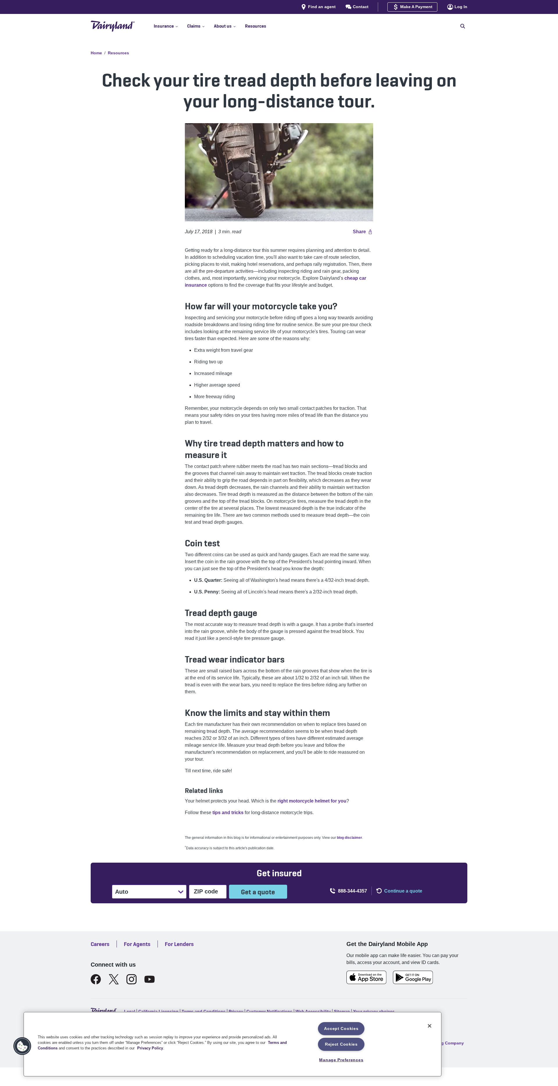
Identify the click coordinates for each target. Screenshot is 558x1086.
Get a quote (258, 891)
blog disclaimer (349, 838)
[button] (170, 26)
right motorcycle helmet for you (312, 800)
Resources (118, 53)
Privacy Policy (150, 1048)
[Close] (429, 1025)
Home (96, 53)
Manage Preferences (341, 1060)
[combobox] (115, 891)
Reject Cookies (341, 1044)
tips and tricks (228, 812)
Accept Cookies (341, 1028)
